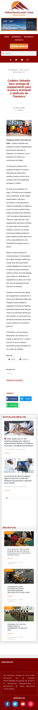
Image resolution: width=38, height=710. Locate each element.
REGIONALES (16, 37)
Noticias (24, 70)
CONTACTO (19, 40)
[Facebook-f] (7, 704)
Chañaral (13, 70)
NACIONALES (28, 37)
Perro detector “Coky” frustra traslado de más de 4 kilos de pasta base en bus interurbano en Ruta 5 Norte (19, 552)
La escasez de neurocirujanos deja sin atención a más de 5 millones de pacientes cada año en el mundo (18, 479)
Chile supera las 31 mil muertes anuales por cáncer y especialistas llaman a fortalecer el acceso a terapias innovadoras (18, 442)
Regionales (19, 72)
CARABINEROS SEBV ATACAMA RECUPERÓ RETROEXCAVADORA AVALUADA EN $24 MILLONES (18, 589)
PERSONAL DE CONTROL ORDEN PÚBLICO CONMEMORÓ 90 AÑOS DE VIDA (17, 627)
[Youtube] (22, 60)
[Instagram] (27, 60)
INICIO (7, 37)
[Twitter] (16, 60)
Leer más (7, 453)
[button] (12, 398)
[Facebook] (10, 60)
